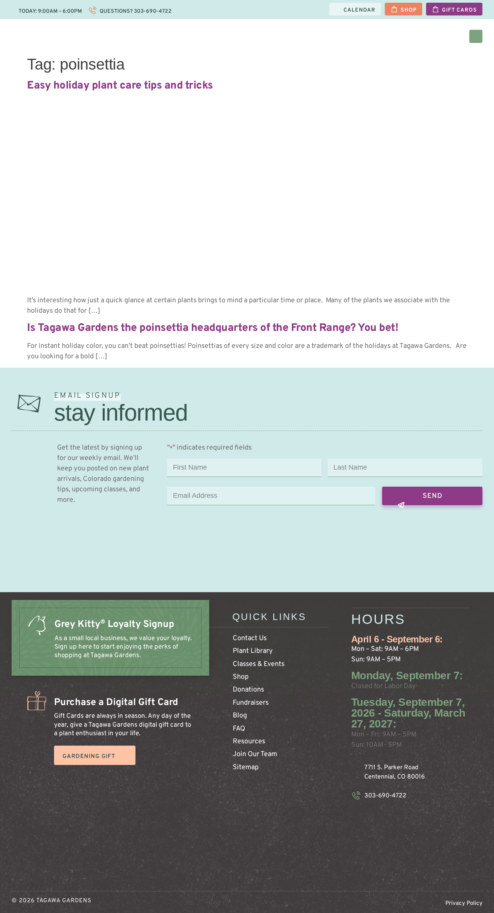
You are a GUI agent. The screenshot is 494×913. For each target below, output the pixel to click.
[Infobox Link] (110, 645)
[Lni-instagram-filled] (369, 817)
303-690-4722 (152, 11)
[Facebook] (386, 817)
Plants (221, 36)
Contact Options (365, 36)
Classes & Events (258, 664)
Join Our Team (255, 754)
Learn (319, 36)
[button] (475, 36)
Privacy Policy (463, 903)
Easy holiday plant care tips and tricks (120, 86)
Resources (249, 741)
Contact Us (250, 638)
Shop (241, 677)
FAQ (239, 728)
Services (416, 36)
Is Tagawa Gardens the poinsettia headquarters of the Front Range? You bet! (212, 328)
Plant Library (253, 651)
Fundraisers (251, 702)
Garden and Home (270, 36)
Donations (248, 689)
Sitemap (246, 767)
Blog (240, 715)
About (450, 36)
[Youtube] (404, 817)
